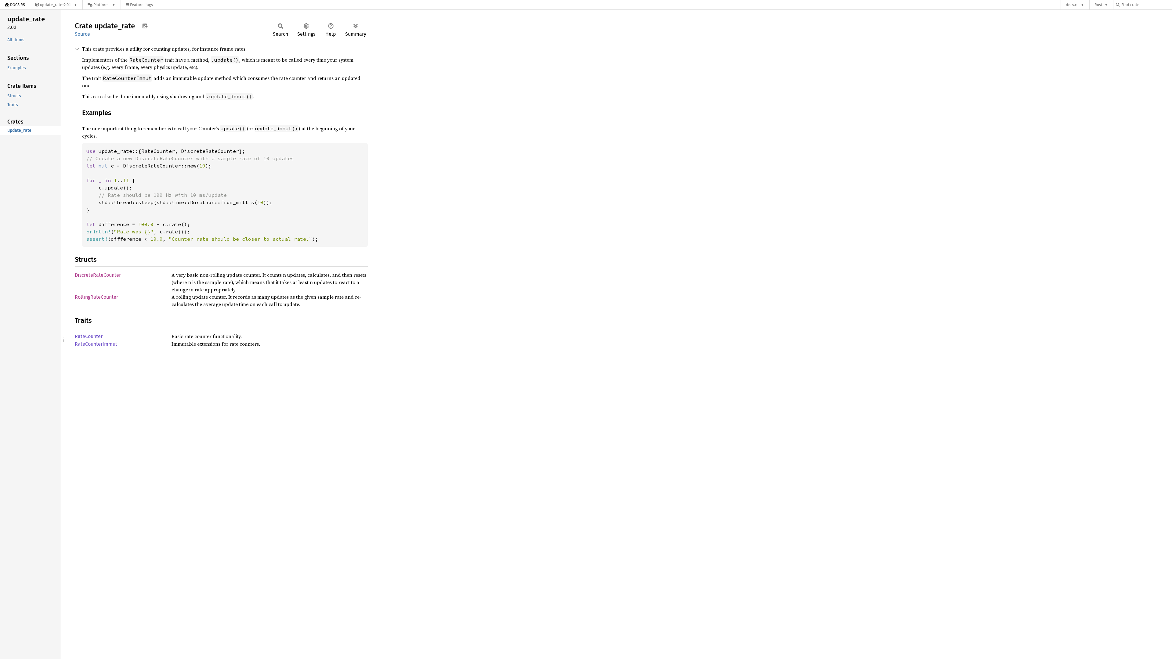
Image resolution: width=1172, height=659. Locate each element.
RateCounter (89, 336)
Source (82, 34)
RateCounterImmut (96, 344)
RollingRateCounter (96, 297)
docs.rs (1072, 4)
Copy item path (145, 25)
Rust (1098, 4)
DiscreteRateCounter (98, 275)
